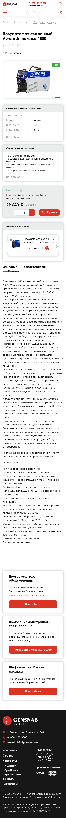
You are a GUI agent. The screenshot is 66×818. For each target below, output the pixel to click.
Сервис (8, 755)
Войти (9, 194)
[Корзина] (26, 12)
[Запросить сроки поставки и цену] (47, 248)
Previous (9, 246)
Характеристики (35, 267)
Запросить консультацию (33, 649)
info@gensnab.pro (27, 742)
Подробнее (33, 604)
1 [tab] (57, 98)
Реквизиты (10, 784)
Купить (51, 212)
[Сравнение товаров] (41, 12)
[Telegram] (49, 757)
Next (57, 246)
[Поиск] (60, 4)
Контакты (10, 760)
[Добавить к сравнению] (42, 248)
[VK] (40, 757)
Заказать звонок (36, 6)
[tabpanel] (33, 79)
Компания (10, 750)
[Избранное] (34, 12)
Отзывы (13, 271)
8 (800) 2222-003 (37, 3)
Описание (10, 267)
